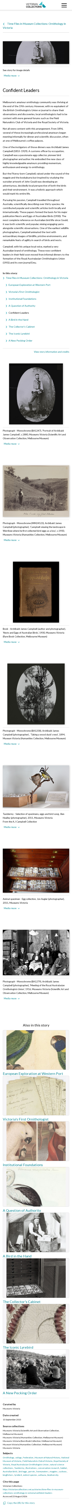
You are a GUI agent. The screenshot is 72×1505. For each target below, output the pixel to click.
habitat (63, 1468)
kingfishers (8, 1475)
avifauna (42, 1475)
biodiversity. (53, 1475)
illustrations (31, 1468)
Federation (28, 1457)
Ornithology (8, 1457)
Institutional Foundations (22, 298)
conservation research (48, 1468)
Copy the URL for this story (21, 1503)
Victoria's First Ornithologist (24, 291)
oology (18, 1457)
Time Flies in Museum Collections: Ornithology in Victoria (37, 277)
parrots (31, 1471)
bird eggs (23, 1471)
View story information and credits (51, 351)
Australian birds (10, 1471)
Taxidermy (19, 1468)
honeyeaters (42, 1471)
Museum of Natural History (47, 1457)
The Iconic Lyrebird (19, 333)
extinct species (30, 1475)
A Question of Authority (22, 305)
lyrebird (18, 1475)
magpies (53, 1471)
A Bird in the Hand (18, 319)
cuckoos (63, 1471)
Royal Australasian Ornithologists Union (30, 1464)
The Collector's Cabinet (22, 326)
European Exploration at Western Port (30, 284)
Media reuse (10, 75)
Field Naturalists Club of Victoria (37, 1461)
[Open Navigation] (63, 5)
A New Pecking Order (20, 340)
